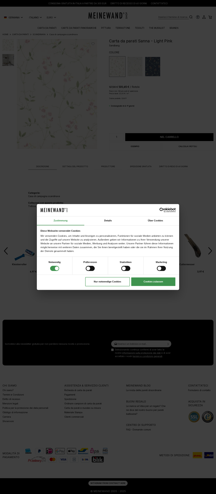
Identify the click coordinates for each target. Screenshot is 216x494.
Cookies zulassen (153, 281)
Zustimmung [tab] (61, 220)
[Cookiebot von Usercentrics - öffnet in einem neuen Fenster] (162, 210)
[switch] (90, 268)
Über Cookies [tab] (155, 220)
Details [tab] (108, 220)
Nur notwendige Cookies (107, 281)
